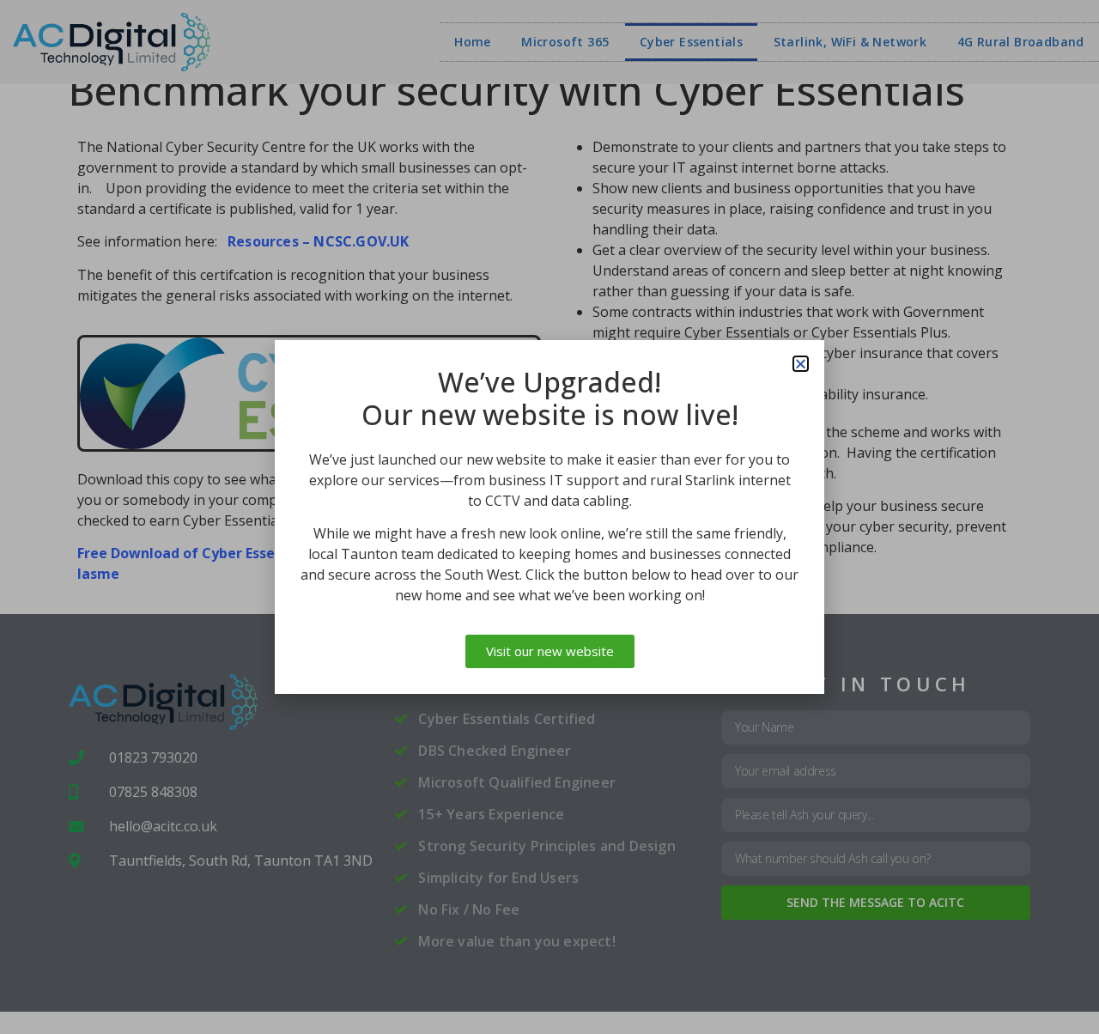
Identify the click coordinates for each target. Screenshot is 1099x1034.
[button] (800, 363)
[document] (549, 517)
